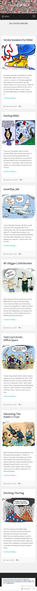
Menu (7, 16)
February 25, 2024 (11, 106)
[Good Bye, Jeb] (18, 206)
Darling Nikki (11, 115)
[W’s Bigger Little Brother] (18, 281)
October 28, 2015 (11, 483)
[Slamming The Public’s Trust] (18, 434)
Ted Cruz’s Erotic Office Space (13, 339)
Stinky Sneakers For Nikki (18, 40)
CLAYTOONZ (18, 5)
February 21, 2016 (11, 254)
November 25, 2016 (12, 180)
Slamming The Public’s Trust (12, 415)
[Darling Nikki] (18, 133)
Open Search (33, 16)
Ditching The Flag (13, 493)
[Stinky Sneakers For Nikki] (18, 57)
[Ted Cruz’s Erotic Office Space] (18, 357)
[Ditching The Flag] (18, 510)
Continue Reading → (10, 98)
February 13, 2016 (11, 404)
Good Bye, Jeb (11, 189)
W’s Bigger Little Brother (17, 263)
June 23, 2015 (10, 560)
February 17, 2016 (11, 328)
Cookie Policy (10, 583)
